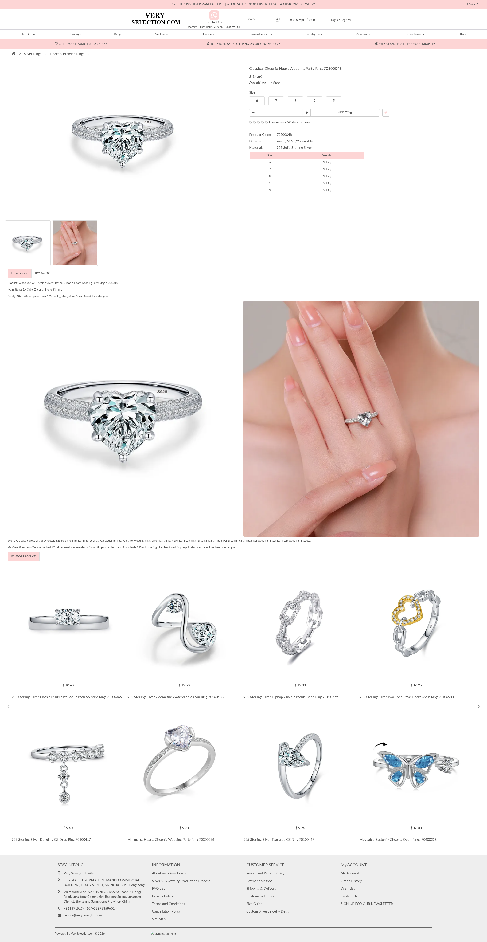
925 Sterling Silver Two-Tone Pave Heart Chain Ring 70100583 (407, 697)
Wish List (348, 888)
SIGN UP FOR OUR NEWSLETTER (367, 904)
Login (334, 20)
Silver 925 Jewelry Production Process (181, 881)
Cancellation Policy (166, 911)
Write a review (298, 122)
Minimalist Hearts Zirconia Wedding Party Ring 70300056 (170, 840)
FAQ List (158, 888)
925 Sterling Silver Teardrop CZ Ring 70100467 (279, 840)
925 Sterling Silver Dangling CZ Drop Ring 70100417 (51, 840)
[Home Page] (13, 54)
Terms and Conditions (168, 904)
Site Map (159, 919)
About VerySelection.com (171, 873)
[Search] (277, 19)
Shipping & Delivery (261, 888)
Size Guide (254, 904)
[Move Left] (8, 706)
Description (20, 273)
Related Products (24, 556)
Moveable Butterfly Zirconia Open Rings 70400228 (398, 840)
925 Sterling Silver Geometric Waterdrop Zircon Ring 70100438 (175, 697)
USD (472, 3)
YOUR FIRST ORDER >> (82, 43)
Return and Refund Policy (265, 873)
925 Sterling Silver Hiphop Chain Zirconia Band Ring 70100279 (291, 697)
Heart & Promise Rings (67, 54)
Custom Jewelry (413, 34)
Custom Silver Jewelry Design (268, 911)
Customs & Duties (260, 896)
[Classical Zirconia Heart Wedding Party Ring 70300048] (124, 140)
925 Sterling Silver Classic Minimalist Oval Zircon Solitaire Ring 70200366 (67, 697)
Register (346, 20)
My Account (350, 873)
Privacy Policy (162, 896)
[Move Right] (478, 706)
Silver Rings (32, 54)
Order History (351, 881)
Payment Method (259, 881)
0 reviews (276, 122)
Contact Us (349, 896)
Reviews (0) (42, 273)
